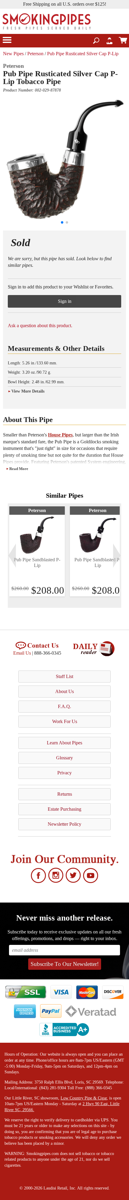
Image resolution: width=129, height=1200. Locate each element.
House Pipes (60, 434)
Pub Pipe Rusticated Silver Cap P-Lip (82, 53)
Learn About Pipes (64, 742)
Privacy (64, 772)
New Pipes (13, 53)
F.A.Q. (64, 706)
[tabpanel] (37, 551)
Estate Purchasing (64, 809)
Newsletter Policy (64, 824)
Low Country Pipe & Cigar (84, 1098)
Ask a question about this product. (40, 325)
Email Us (22, 653)
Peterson (35, 53)
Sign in (64, 301)
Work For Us (64, 721)
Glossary (64, 757)
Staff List (64, 676)
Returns (64, 794)
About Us (64, 691)
